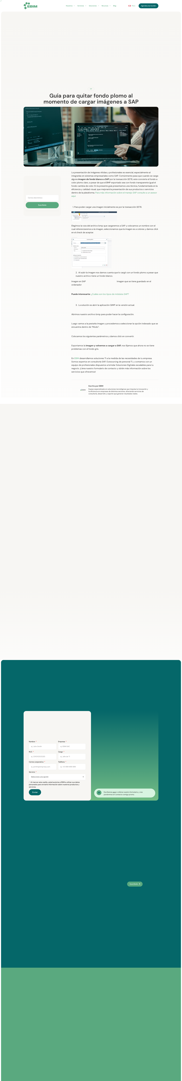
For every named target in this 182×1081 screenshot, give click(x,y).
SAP (91, 89)
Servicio (32, 772)
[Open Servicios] (85, 5)
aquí (114, 792)
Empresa (61, 741)
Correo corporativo (36, 762)
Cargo (60, 752)
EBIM (76, 358)
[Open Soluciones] (98, 5)
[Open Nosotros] (74, 5)
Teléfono (61, 762)
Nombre (32, 741)
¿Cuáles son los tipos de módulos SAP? (110, 294)
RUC (31, 752)
